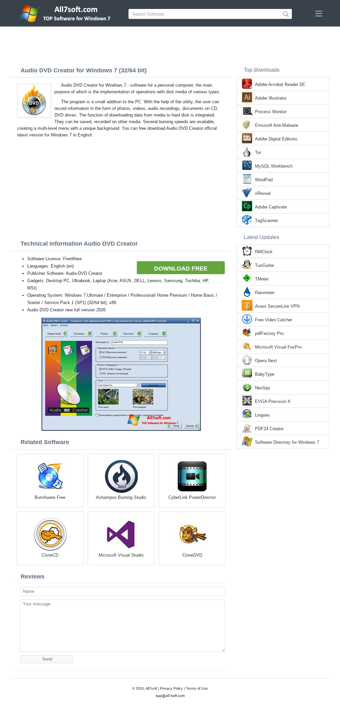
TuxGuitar (264, 265)
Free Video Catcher (273, 319)
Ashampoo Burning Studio (121, 497)
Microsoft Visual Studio (121, 555)
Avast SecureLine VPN (277, 306)
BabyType (264, 374)
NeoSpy (262, 387)
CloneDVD (192, 555)
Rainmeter (265, 292)
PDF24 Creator (269, 428)
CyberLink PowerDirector (192, 497)
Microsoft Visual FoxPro (278, 347)
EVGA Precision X (273, 401)
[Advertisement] (170, 45)
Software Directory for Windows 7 (287, 442)
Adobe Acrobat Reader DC (280, 84)
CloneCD (50, 555)
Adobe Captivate (271, 206)
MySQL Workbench (274, 166)
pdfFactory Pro (269, 333)
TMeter (262, 278)
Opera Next (266, 360)
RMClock (264, 251)
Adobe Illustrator (271, 98)
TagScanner (266, 220)
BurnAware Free (50, 497)
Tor (258, 152)
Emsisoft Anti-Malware (276, 125)
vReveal (263, 193)
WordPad (264, 179)
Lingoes (262, 415)
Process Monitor (271, 111)
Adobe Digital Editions (276, 138)
